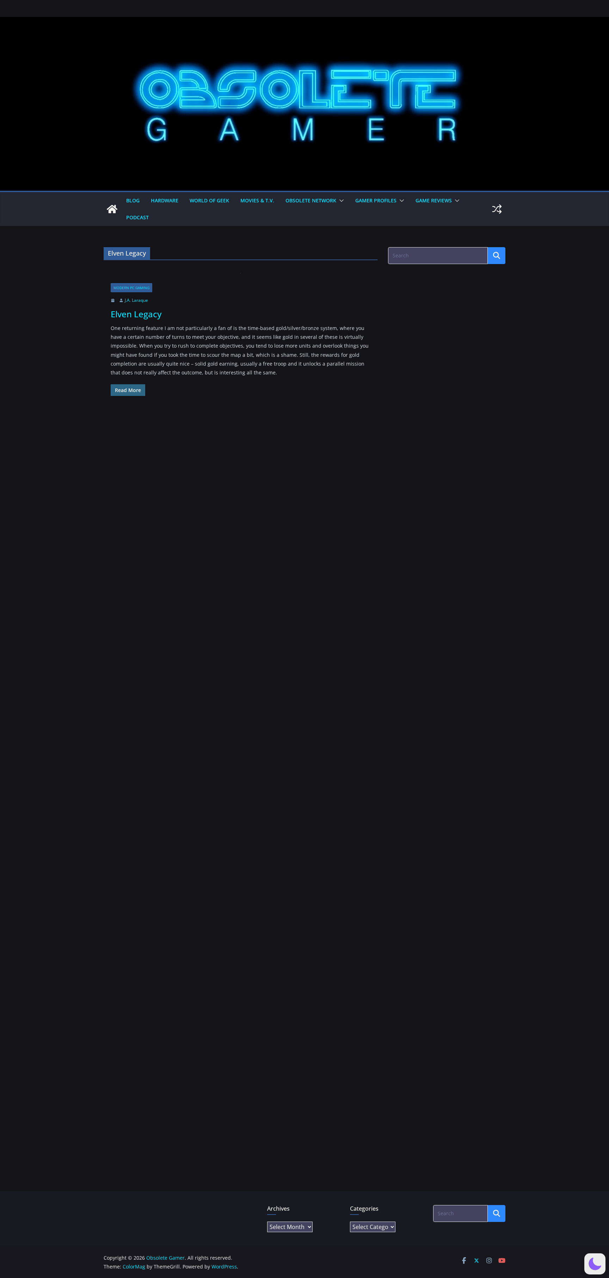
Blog (133, 200)
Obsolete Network (310, 200)
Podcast (137, 217)
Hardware (164, 200)
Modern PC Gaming (131, 287)
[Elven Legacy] (240, 278)
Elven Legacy (136, 314)
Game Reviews (434, 200)
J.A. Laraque (136, 300)
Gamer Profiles (375, 200)
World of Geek (209, 200)
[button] (340, 201)
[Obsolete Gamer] (112, 209)
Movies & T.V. (257, 200)
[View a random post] (496, 209)
